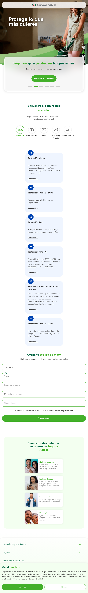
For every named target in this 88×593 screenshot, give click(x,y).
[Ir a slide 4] (47, 86)
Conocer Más (33, 179)
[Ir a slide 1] (30, 86)
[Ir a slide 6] (58, 86)
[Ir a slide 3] (41, 86)
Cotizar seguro (44, 418)
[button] (44, 367)
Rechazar (65, 587)
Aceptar (22, 587)
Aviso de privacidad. (64, 411)
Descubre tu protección (44, 78)
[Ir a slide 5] (52, 86)
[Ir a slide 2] (36, 86)
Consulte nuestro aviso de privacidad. (28, 579)
